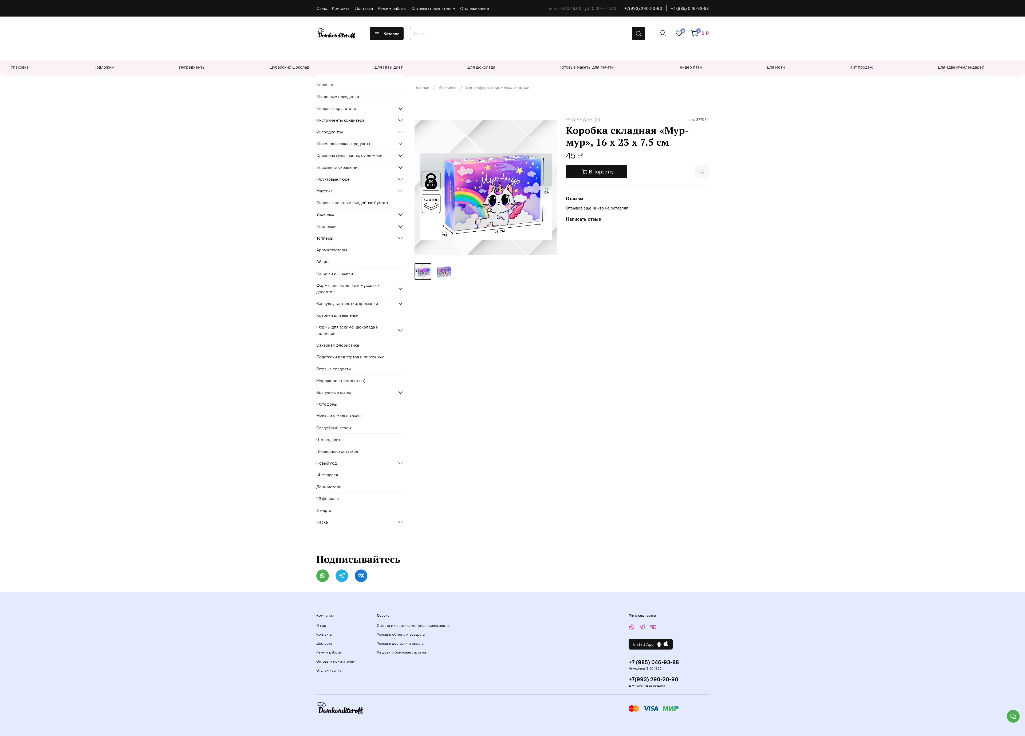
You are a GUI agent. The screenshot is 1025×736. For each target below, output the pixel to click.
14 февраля (327, 474)
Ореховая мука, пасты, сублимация (350, 155)
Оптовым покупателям (433, 8)
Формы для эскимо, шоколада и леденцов (347, 330)
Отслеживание (474, 8)
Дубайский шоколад (289, 67)
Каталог (391, 33)
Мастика (324, 190)
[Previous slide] (423, 187)
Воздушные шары (333, 392)
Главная (422, 87)
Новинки (324, 84)
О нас (321, 8)
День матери (328, 486)
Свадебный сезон (333, 427)
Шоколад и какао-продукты (343, 143)
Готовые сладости (333, 368)
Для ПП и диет (388, 67)
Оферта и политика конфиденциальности (413, 625)
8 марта (323, 510)
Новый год (326, 463)
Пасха (322, 522)
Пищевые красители (336, 108)
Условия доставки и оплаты (400, 643)
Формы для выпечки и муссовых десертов (348, 288)
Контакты (341, 8)
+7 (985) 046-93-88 (690, 8)
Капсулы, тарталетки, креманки (347, 303)
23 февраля (327, 498)
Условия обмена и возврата (401, 634)
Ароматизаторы (331, 249)
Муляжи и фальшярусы (338, 415)
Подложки (103, 67)
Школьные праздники (337, 96)
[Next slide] (548, 187)
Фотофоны (326, 404)
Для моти (776, 67)
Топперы (324, 238)
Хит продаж (861, 67)
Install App (645, 644)
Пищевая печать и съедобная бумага (352, 202)
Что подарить (329, 439)
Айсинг (323, 261)
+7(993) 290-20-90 (643, 8)
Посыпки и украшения (338, 167)
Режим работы (392, 8)
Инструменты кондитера (340, 120)
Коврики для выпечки (337, 315)
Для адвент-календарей (961, 67)
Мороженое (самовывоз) (340, 380)
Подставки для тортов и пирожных (350, 356)
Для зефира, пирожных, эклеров (497, 87)
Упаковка (20, 67)
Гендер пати (690, 67)
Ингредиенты (192, 67)
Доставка (364, 8)
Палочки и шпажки (334, 273)
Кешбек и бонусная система (401, 652)
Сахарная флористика (337, 345)
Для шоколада (481, 67)
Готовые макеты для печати (587, 67)
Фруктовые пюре (333, 179)
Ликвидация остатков (337, 451)
